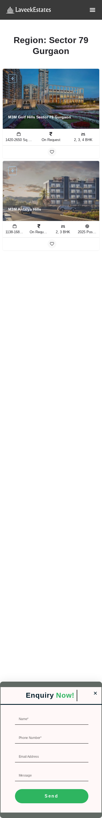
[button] (92, 9)
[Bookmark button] (52, 152)
